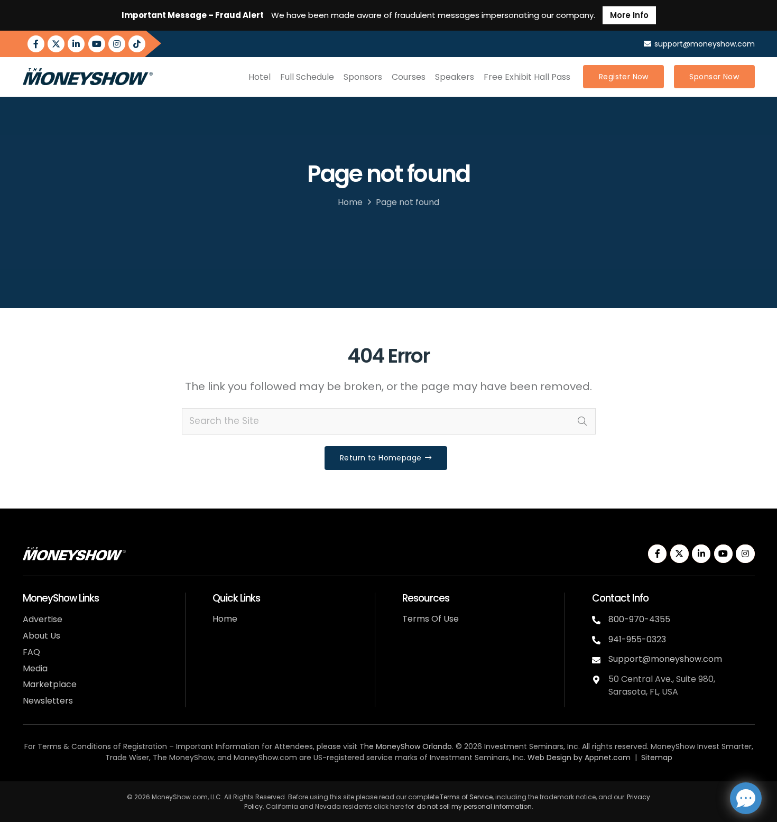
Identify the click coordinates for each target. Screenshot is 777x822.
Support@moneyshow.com (665, 659)
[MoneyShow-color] (88, 76)
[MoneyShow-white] (74, 553)
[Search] (582, 421)
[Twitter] (56, 43)
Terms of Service (466, 796)
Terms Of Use (430, 619)
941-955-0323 (637, 639)
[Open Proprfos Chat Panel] (746, 798)
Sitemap (656, 757)
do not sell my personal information (474, 806)
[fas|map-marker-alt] (600, 678)
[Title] (136, 43)
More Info (629, 15)
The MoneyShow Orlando (405, 746)
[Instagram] (116, 43)
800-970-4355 (639, 619)
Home (350, 202)
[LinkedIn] (76, 43)
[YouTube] (96, 43)
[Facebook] (35, 43)
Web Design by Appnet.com (579, 757)
